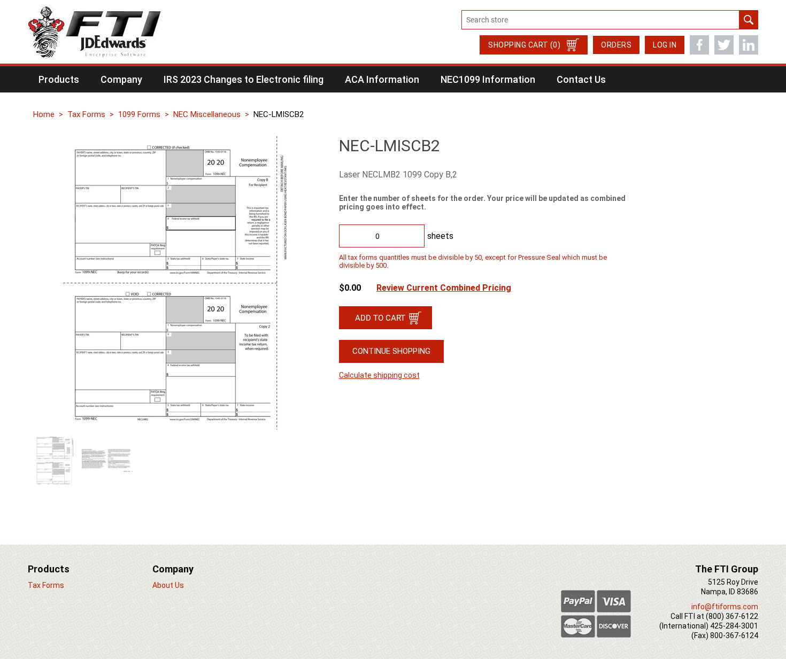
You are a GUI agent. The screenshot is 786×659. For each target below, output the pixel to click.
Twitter (724, 45)
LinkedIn (748, 45)
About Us (168, 585)
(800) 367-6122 (732, 616)
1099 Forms (139, 114)
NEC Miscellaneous (207, 114)
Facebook (699, 45)
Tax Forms (86, 114)
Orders (616, 45)
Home (44, 114)
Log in (664, 45)
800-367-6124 (734, 635)
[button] (59, 79)
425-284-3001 (734, 626)
